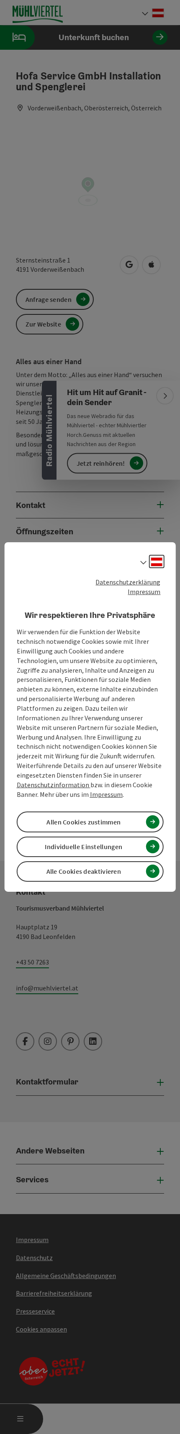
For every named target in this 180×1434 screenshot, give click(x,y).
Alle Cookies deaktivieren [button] (83, 871)
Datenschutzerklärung (127, 582)
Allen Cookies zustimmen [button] (83, 822)
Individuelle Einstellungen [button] (83, 846)
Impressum (144, 591)
